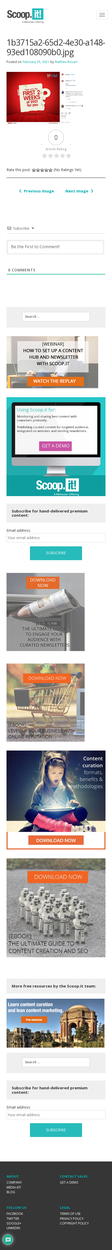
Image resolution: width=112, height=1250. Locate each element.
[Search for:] (56, 316)
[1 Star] (34, 170)
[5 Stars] (50, 170)
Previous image (39, 190)
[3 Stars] (42, 170)
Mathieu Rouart (66, 62)
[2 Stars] (38, 170)
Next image (76, 190)
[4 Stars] (46, 170)
